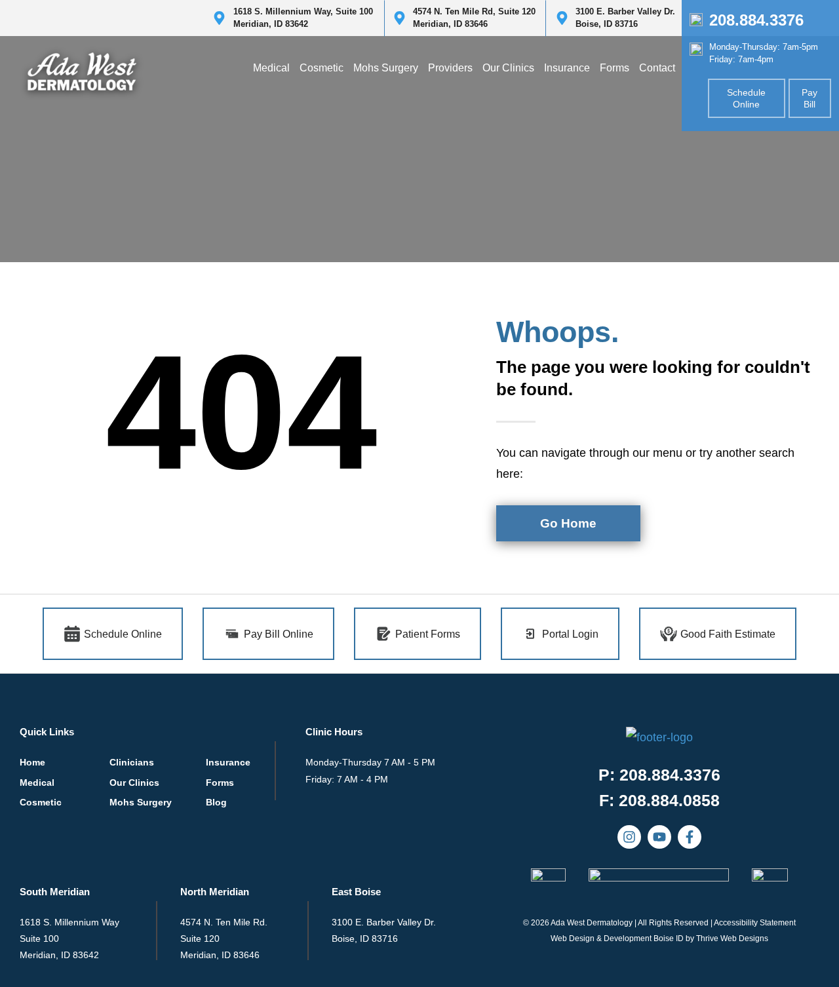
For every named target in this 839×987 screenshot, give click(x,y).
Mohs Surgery (385, 67)
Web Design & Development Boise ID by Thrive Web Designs (659, 938)
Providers (450, 67)
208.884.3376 (756, 20)
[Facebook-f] (689, 837)
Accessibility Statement (755, 922)
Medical (271, 67)
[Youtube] (659, 837)
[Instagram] (629, 837)
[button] (659, 800)
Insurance (567, 67)
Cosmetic (321, 67)
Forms (614, 67)
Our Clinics (508, 67)
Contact (657, 67)
